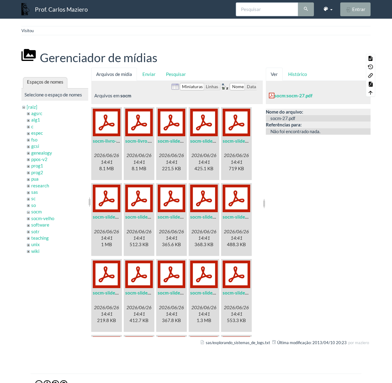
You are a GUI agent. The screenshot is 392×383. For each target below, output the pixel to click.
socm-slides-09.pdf (112, 292)
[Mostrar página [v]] (370, 58)
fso (34, 139)
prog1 (37, 165)
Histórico (297, 74)
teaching (40, 238)
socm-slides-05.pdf (144, 217)
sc (33, 198)
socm (36, 211)
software (40, 224)
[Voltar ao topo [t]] (370, 92)
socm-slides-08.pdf (242, 217)
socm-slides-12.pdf (209, 292)
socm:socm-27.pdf (293, 95)
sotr (35, 231)
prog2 (37, 172)
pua (35, 179)
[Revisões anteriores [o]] (370, 67)
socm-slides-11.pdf (177, 292)
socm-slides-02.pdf (209, 141)
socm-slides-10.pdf (144, 292)
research (40, 185)
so (33, 205)
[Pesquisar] (306, 9)
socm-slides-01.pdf (177, 141)
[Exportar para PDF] (370, 84)
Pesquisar (176, 74)
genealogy (41, 153)
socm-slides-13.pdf (242, 292)
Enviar (149, 74)
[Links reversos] (370, 75)
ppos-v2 (39, 159)
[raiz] (32, 107)
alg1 (35, 119)
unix (35, 244)
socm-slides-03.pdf (242, 141)
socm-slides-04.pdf (112, 217)
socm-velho (42, 218)
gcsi (35, 146)
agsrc (36, 113)
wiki (35, 251)
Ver (274, 74)
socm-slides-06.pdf (177, 217)
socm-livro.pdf (140, 141)
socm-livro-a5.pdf (111, 141)
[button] (327, 9)
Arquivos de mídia (114, 74)
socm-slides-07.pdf (209, 217)
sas (34, 192)
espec (37, 133)
